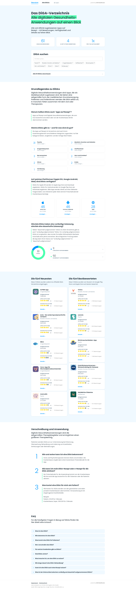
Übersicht (34, 3)
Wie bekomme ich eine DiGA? (45, 536)
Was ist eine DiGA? (41, 531)
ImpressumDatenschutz (39, 583)
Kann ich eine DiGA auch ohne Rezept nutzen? (50, 568)
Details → (43, 309)
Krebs (57, 66)
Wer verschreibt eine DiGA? (44, 545)
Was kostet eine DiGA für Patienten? (47, 540)
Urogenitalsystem (67, 63)
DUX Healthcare (100, 2)
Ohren (50, 66)
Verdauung (65, 66)
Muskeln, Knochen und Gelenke (51, 63)
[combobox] (68, 59)
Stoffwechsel (79, 63)
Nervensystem (90, 63)
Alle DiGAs (45, 3)
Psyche (37, 63)
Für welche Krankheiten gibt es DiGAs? (48, 549)
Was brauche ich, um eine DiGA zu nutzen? (49, 558)
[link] (49, 299)
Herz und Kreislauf (39, 66)
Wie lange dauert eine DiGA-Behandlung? (49, 563)
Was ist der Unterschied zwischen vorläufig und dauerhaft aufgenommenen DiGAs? (63, 572)
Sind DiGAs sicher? (41, 554)
